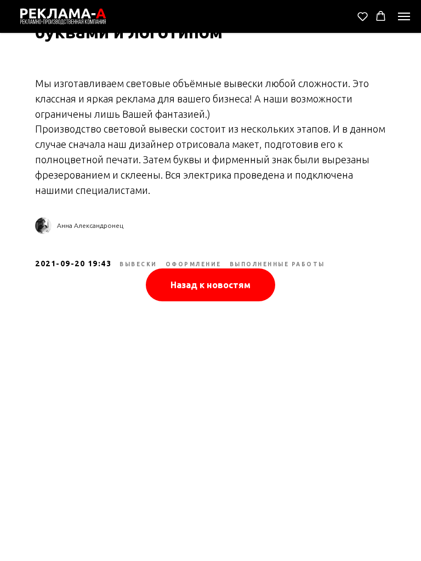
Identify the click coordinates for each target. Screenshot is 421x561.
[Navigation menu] (404, 16)
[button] (362, 16)
